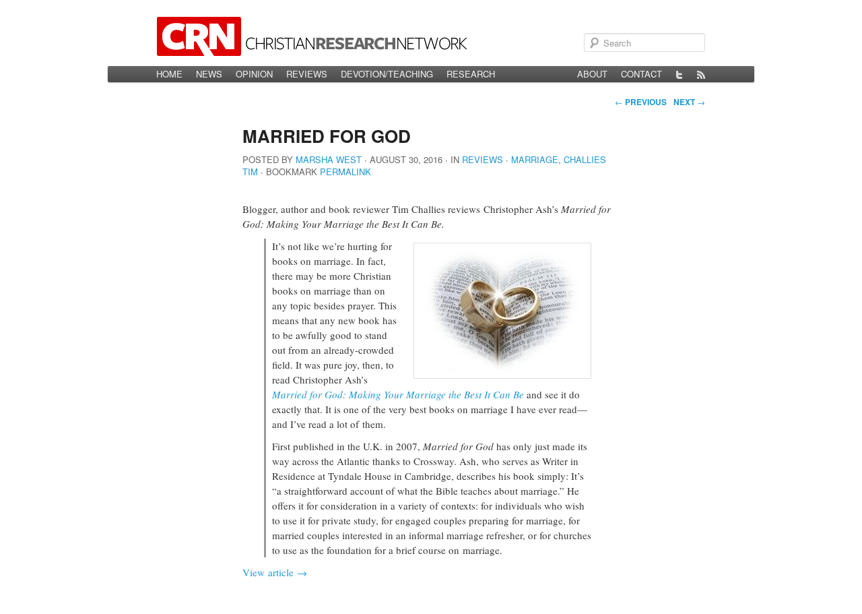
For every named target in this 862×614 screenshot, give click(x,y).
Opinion (254, 73)
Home (169, 73)
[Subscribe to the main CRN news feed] (701, 74)
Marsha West (329, 159)
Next (689, 102)
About (592, 73)
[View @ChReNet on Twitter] (679, 74)
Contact (641, 73)
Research (470, 73)
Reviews (306, 73)
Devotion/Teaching (387, 73)
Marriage (534, 159)
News (209, 73)
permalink (345, 171)
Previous (641, 102)
